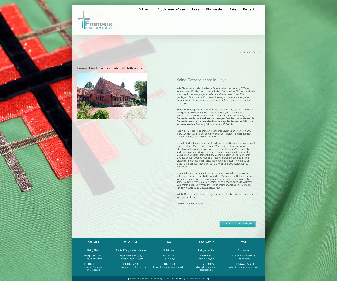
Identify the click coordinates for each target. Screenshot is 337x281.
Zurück (246, 52)
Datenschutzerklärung (151, 278)
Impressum (169, 278)
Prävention (134, 278)
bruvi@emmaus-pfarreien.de (130, 267)
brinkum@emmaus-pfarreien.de (93, 268)
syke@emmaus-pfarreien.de (244, 267)
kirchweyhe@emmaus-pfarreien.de (206, 268)
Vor (255, 52)
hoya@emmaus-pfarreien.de (168, 267)
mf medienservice (194, 278)
